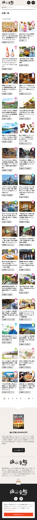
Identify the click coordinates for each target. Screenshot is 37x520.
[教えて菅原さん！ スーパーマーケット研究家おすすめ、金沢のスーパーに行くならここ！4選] (27, 133)
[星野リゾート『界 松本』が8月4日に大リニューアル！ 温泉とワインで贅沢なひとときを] (27, 84)
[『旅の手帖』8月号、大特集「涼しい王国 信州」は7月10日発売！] (27, 284)
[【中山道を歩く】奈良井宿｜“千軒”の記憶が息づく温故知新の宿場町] (27, 236)
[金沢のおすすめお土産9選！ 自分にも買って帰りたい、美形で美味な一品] (27, 32)
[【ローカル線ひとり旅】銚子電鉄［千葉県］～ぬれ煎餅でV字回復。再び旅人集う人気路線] (10, 309)
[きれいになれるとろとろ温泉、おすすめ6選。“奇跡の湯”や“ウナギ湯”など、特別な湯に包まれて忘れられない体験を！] (27, 186)
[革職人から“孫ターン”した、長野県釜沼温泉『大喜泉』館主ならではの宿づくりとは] (10, 84)
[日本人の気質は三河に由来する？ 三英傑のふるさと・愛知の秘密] (27, 358)
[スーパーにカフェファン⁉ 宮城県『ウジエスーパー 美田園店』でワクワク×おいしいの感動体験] (27, 309)
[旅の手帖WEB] (8, 3)
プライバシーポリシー (9, 510)
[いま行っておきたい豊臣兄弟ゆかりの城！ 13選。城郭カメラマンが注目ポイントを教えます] (10, 186)
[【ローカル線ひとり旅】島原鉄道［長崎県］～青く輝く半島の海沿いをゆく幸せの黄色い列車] (27, 334)
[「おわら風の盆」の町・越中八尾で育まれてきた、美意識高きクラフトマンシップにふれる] (27, 108)
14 (29, 398)
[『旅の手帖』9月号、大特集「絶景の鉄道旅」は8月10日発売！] (27, 58)
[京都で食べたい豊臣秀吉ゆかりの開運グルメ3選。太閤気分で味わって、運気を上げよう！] (27, 382)
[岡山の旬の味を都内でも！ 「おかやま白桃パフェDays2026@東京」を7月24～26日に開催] (10, 260)
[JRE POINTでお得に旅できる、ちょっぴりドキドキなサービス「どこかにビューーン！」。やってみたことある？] (10, 58)
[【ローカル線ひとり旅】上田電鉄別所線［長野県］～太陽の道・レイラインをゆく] (10, 358)
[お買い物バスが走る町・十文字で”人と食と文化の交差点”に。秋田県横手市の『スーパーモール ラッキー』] (10, 32)
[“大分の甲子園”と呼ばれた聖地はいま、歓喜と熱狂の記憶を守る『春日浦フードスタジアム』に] (10, 382)
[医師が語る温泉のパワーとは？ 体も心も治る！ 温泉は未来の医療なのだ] (10, 334)
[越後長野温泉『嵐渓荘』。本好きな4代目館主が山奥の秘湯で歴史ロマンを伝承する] (10, 284)
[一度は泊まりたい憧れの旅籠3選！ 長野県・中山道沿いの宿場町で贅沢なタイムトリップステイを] (27, 212)
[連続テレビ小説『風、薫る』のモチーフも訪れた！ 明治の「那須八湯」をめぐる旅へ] (10, 133)
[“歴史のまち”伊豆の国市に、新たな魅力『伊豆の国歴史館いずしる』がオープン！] (10, 236)
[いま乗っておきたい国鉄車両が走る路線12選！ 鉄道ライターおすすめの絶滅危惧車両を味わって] (10, 108)
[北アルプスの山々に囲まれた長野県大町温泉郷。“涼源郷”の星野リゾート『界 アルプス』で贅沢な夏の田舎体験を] (10, 159)
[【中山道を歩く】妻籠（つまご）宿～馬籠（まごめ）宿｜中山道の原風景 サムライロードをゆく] (27, 159)
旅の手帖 (4, 7)
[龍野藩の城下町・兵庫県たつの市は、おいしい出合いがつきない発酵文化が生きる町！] (27, 260)
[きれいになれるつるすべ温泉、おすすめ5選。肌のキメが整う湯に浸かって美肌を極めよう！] (10, 212)
